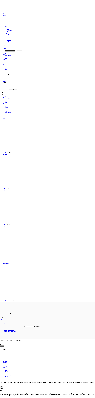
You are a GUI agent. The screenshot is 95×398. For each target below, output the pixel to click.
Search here (2, 51)
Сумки (6, 26)
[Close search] (1, 348)
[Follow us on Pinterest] (3, 319)
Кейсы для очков (10, 42)
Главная (5, 21)
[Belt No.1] (49, 207)
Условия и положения (8, 328)
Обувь (6, 33)
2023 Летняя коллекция (9, 44)
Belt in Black (5, 152)
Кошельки (9, 40)
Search (1, 344)
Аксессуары (7, 39)
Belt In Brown (5, 188)
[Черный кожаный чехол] (49, 282)
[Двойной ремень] (49, 245)
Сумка (8, 29)
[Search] (3, 19)
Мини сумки (9, 30)
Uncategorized (5, 53)
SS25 (5, 48)
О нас (5, 23)
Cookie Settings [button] (3, 385)
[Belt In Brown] (49, 171)
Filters (3, 87)
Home (1, 77)
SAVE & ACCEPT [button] (3, 397)
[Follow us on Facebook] (2, 319)
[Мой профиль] (3, 14)
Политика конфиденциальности (10, 331)
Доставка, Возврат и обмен (9, 330)
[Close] (4, 92)
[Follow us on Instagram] (4, 319)
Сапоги (8, 37)
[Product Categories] (3, 16)
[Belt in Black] (49, 135)
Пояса (8, 41)
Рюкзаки (8, 31)
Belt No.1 (4, 224)
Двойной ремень (6, 263)
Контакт (5, 46)
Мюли (8, 36)
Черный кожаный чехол (7, 300)
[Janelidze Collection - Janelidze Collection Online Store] (8, 11)
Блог (5, 45)
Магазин (5, 25)
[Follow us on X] (1, 319)
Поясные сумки (10, 27)
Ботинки (8, 34)
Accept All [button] (8, 385)
